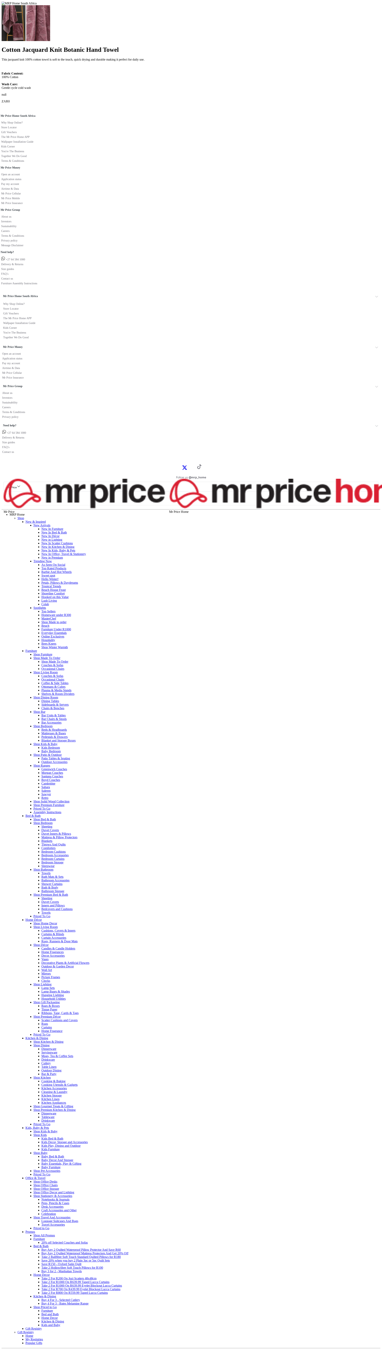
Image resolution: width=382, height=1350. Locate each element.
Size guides (7, 269)
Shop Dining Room (45, 697)
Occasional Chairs (52, 668)
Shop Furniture (42, 654)
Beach (45, 625)
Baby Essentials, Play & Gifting (61, 1163)
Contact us (7, 278)
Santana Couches (52, 776)
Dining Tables (50, 701)
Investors (6, 221)
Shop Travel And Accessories (51, 1217)
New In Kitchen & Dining (57, 546)
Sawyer (46, 794)
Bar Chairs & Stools (54, 719)
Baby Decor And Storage (57, 1160)
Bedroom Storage (52, 862)
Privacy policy (9, 240)
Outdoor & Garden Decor (57, 966)
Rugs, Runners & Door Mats (59, 941)
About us (6, 216)
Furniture (31, 650)
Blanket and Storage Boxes (58, 740)
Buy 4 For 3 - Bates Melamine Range (65, 1303)
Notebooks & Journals (55, 1199)
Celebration (48, 1214)
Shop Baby (40, 1153)
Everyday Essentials (54, 633)
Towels (46, 873)
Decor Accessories (53, 955)
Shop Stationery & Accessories (52, 1196)
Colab (45, 604)
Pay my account (10, 183)
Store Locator (9, 127)
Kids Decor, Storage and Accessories (64, 1142)
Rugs (44, 1023)
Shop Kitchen (42, 1077)
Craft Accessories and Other (59, 1210)
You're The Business (12, 151)
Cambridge (48, 783)
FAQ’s (4, 273)
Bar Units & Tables (53, 715)
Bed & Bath (33, 815)
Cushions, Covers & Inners (58, 930)
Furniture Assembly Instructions (19, 283)
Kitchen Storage (51, 1095)
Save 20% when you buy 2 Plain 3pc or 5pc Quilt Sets (75, 1260)
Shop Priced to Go (45, 1307)
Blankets (46, 841)
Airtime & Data (10, 188)
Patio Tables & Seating (55, 758)
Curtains (46, 1027)
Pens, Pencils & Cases (55, 1203)
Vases (45, 959)
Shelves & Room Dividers (57, 694)
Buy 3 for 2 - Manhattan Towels (61, 1271)
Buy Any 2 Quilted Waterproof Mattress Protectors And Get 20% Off (84, 1253)
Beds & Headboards (54, 729)
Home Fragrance (51, 1031)
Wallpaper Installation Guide (17, 141)
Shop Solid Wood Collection (51, 801)
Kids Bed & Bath (52, 1138)
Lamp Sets (48, 988)
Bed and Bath (50, 1314)
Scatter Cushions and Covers (59, 1020)
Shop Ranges (41, 765)
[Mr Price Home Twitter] (184, 469)
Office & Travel (35, 1178)
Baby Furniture (50, 1167)
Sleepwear (48, 866)
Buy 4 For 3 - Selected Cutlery (60, 1300)
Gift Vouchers (9, 132)
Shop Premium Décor (47, 1016)
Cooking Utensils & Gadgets (59, 1084)
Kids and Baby (50, 1325)
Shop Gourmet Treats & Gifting (53, 1106)
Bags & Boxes (50, 1006)
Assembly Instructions (47, 812)
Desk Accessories (52, 1206)
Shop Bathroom (43, 869)
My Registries (34, 1339)
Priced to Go (41, 1228)
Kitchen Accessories (54, 1088)
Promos (30, 1231)
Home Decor (41, 1274)
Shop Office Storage (46, 1188)
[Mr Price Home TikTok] (199, 468)
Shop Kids (40, 1135)
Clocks (45, 980)
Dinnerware (48, 1049)
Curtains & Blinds (52, 934)
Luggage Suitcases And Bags (59, 1221)
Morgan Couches (52, 772)
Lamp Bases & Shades (55, 991)
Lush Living (49, 600)
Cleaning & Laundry (54, 1092)
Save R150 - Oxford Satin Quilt (61, 1264)
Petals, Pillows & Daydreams (59, 582)
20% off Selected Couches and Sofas (64, 1242)
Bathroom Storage (52, 891)
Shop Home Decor (45, 923)
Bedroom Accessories (55, 855)
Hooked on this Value (55, 597)
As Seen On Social (53, 564)
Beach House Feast (53, 590)
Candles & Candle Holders (58, 948)
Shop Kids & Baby (45, 744)
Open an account (10, 174)
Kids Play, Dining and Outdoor (61, 1145)
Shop (21, 518)
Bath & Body (49, 887)
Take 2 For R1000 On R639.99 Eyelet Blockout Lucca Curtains (81, 1285)
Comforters (48, 848)
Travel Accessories (53, 1224)
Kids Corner (8, 146)
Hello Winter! (49, 579)
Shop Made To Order (46, 658)
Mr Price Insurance (12, 203)
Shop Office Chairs (45, 1185)
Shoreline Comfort (53, 593)
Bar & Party (49, 1074)
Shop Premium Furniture (48, 805)
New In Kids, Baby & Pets (58, 550)
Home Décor (33, 919)
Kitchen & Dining (36, 1038)
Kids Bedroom (50, 747)
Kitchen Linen (50, 1099)
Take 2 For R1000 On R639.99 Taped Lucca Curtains (75, 1282)
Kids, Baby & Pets (37, 1127)
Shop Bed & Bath (44, 819)
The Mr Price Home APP (15, 136)
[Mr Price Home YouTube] (193, 467)
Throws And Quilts (53, 844)
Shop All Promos (44, 1235)
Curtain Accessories (53, 937)
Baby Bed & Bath (52, 1156)
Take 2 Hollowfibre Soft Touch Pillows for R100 (72, 1267)
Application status (11, 179)
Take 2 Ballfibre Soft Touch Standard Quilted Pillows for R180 (81, 1257)
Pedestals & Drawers (54, 737)
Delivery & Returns (12, 264)
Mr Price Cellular (11, 193)
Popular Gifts (33, 1343)
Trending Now (42, 561)
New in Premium (52, 557)
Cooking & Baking (53, 1081)
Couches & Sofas (52, 665)
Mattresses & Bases (53, 733)
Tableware (48, 1117)
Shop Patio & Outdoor (47, 754)
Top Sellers (48, 611)
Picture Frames (50, 977)
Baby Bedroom (51, 751)
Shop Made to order (53, 622)
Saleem (46, 790)
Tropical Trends (51, 586)
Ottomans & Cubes (53, 686)
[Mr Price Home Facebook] (180, 467)
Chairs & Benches (52, 708)
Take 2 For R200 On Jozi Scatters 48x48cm (68, 1278)
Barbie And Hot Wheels (56, 572)
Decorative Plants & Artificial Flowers (65, 962)
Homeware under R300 (56, 615)
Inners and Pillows (53, 905)
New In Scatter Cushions (57, 543)
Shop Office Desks (45, 1181)
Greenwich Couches (54, 769)
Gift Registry (33, 1328)
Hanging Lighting (52, 995)
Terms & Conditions (12, 160)
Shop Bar (39, 711)
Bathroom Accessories (55, 880)
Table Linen (49, 1066)
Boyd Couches (50, 780)
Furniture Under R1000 (56, 629)
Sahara (45, 787)
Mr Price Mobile (10, 198)
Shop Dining (41, 1045)
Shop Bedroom (43, 726)
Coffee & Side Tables (54, 683)
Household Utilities (53, 998)
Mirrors (46, 973)
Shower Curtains (51, 884)
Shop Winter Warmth (54, 647)
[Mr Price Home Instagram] (189, 467)
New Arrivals (41, 525)
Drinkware (48, 1059)
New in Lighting (51, 539)
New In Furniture (52, 529)
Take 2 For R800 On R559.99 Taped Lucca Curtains (74, 1292)
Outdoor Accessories (54, 762)
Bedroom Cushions (53, 851)
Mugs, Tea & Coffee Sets (57, 1056)
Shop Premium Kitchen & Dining (54, 1110)
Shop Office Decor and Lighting (53, 1192)
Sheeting (46, 826)
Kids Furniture (50, 1149)
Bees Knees (48, 643)
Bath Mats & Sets (52, 876)
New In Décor (50, 536)
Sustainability (9, 226)
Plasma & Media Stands (56, 690)
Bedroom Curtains (52, 858)
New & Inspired (35, 521)
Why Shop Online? (12, 122)
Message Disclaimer (12, 245)
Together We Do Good (14, 156)
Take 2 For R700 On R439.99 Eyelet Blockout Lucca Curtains (80, 1289)
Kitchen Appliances (53, 1102)
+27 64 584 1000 (15, 259)
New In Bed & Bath (54, 532)
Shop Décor (41, 945)
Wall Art (46, 970)
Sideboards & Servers (55, 704)
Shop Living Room (45, 672)
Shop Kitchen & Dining (48, 1041)
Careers (5, 231)
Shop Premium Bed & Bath (50, 894)
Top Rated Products (53, 568)
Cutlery (46, 1063)
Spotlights (39, 607)
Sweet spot (48, 575)
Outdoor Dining (51, 1070)
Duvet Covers (50, 830)
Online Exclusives (52, 636)
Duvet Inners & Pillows (56, 833)
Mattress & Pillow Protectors (59, 837)
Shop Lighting (42, 984)
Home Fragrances (52, 952)
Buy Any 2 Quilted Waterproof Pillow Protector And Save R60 (81, 1249)
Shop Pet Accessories (46, 1170)
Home (29, 1335)
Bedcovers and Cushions (57, 909)
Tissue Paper (49, 1009)
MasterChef (48, 618)
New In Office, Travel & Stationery (63, 554)
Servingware (49, 1052)
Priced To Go (41, 808)
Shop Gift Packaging (46, 1002)
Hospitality (48, 640)
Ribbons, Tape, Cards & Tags (60, 1013)
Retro (44, 798)
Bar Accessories (51, 722)
